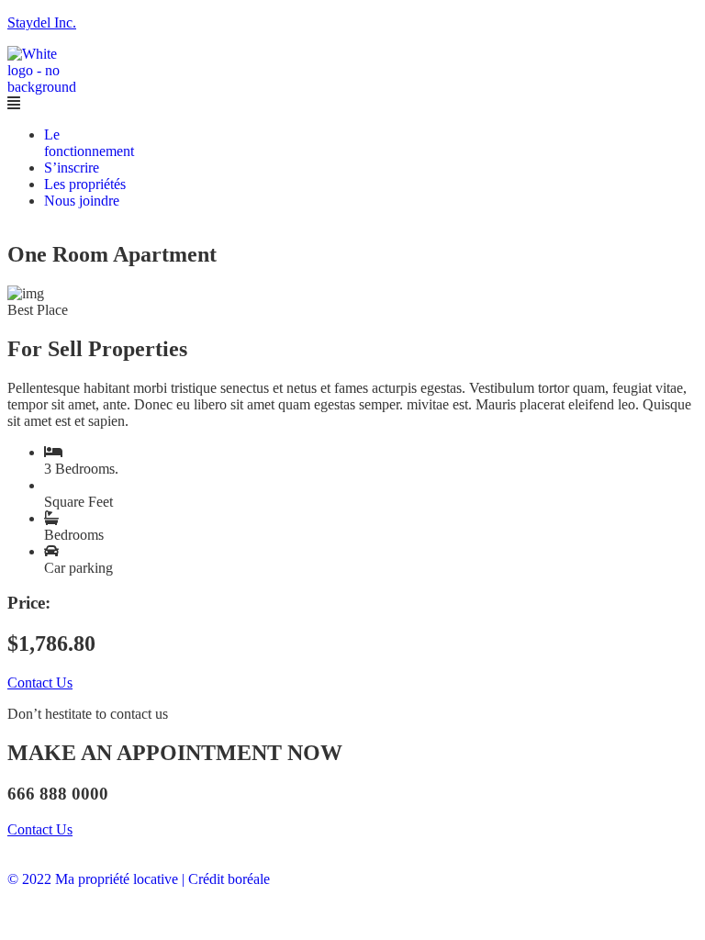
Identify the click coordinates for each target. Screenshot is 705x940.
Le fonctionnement (89, 143)
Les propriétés (85, 184)
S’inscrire (71, 167)
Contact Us (40, 682)
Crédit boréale (229, 879)
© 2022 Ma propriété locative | (96, 879)
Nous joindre (81, 200)
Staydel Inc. (41, 22)
